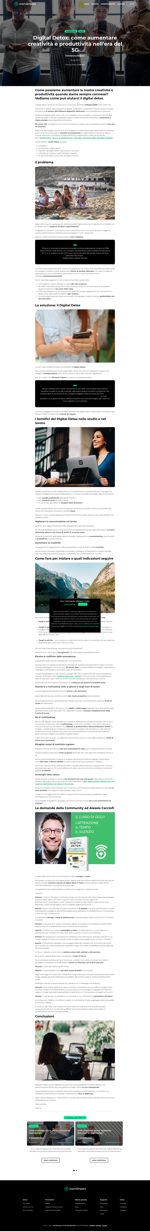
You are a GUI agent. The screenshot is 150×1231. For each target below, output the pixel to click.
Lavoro (121, 4)
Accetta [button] (83, 604)
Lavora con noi (28, 1207)
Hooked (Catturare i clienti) (69, 676)
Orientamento (108, 4)
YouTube (123, 1203)
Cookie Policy (94, 626)
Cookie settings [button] (69, 604)
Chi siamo (26, 1203)
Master (95, 4)
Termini (92, 1225)
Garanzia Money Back (53, 1210)
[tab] (74, 1170)
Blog (81, 31)
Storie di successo (81, 1210)
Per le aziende (28, 1210)
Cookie (104, 1225)
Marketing (71, 31)
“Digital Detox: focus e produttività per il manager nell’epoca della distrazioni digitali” (76, 138)
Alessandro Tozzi (37, 1138)
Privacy (98, 1225)
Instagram (123, 1207)
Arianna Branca (76, 56)
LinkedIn (123, 1210)
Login (102, 1214)
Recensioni (104, 1210)
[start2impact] (75, 1189)
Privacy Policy (82, 626)
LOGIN (131, 4)
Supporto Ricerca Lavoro (54, 1207)
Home (86, 4)
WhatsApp (104, 1203)
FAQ (101, 1207)
